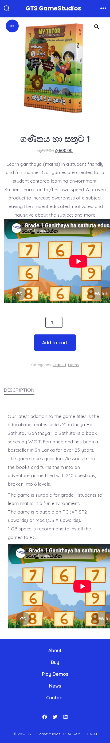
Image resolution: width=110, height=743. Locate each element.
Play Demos (55, 674)
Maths (73, 364)
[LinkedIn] (65, 716)
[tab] (51, 390)
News (55, 686)
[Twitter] (55, 716)
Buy (55, 662)
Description (19, 390)
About (55, 650)
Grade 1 (59, 364)
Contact (55, 697)
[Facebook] (44, 716)
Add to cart (55, 342)
